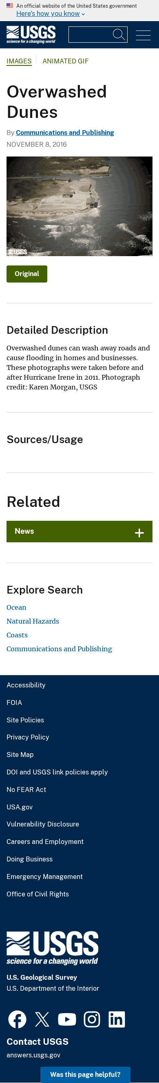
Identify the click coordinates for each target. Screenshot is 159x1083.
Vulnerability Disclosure (43, 824)
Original (27, 274)
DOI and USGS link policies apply (57, 772)
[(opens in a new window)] (17, 1018)
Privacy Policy (28, 737)
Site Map (20, 755)
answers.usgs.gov (33, 1055)
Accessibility (26, 685)
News (24, 531)
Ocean (16, 607)
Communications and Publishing (65, 133)
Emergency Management (45, 877)
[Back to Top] (129, 1053)
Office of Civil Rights (38, 894)
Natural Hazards (33, 621)
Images (19, 61)
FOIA (14, 703)
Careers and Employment (45, 842)
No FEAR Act (26, 790)
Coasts (17, 635)
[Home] (31, 42)
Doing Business (30, 859)
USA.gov (20, 807)
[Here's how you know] (79, 10)
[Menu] (143, 35)
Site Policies (25, 720)
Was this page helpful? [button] (85, 1075)
